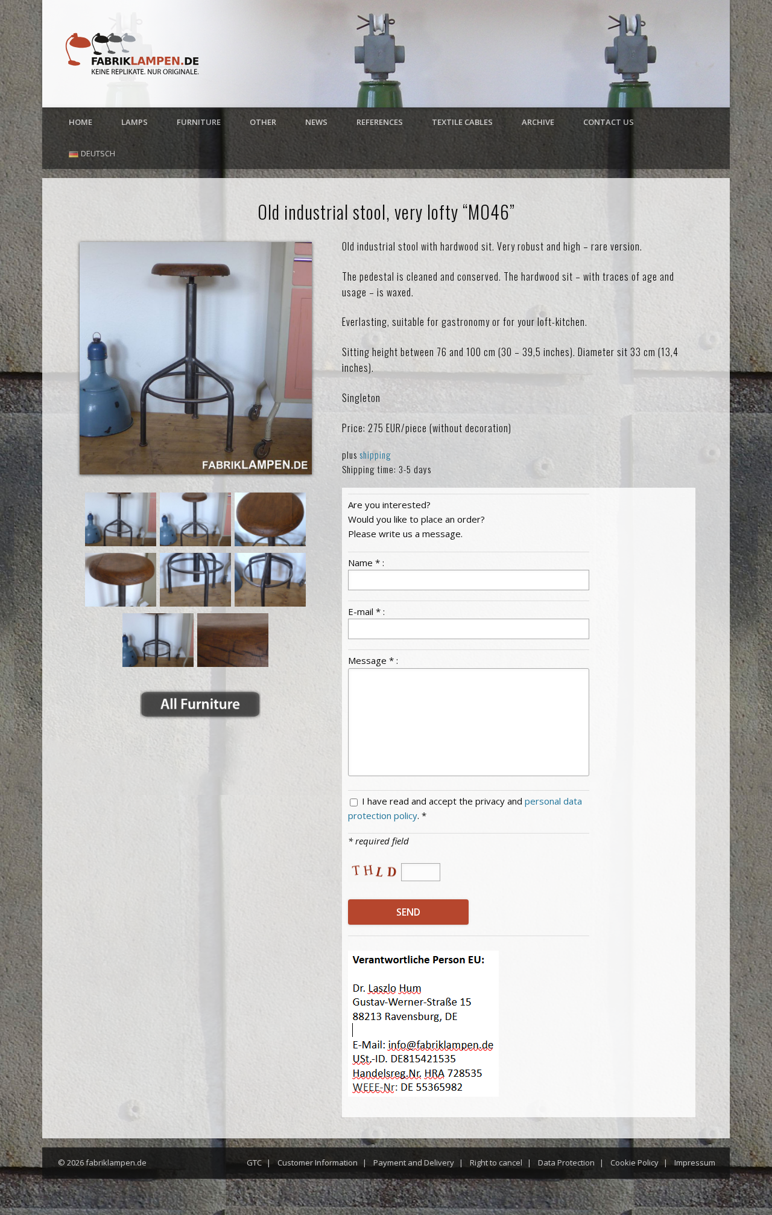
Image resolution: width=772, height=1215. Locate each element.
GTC (254, 1162)
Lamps (134, 121)
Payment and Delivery (413, 1162)
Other (263, 121)
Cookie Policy (634, 1162)
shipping (375, 454)
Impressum (694, 1162)
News (316, 121)
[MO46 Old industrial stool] (196, 358)
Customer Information (317, 1162)
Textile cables (462, 121)
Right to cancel (496, 1162)
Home (80, 121)
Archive (538, 121)
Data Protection (566, 1162)
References (379, 121)
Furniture (199, 121)
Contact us (608, 121)
